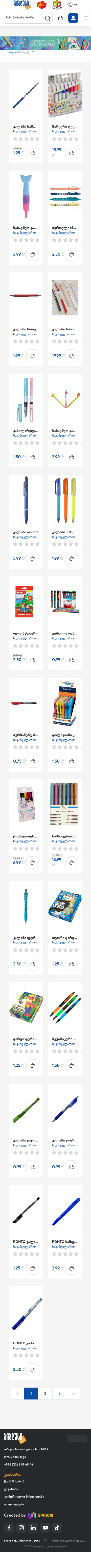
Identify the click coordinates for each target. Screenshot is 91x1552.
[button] (23, 5)
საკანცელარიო (25, 131)
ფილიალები (14, 1504)
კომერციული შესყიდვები (24, 1496)
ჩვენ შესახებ (14, 1481)
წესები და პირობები (17, 1540)
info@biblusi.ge (15, 1457)
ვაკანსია (11, 1489)
